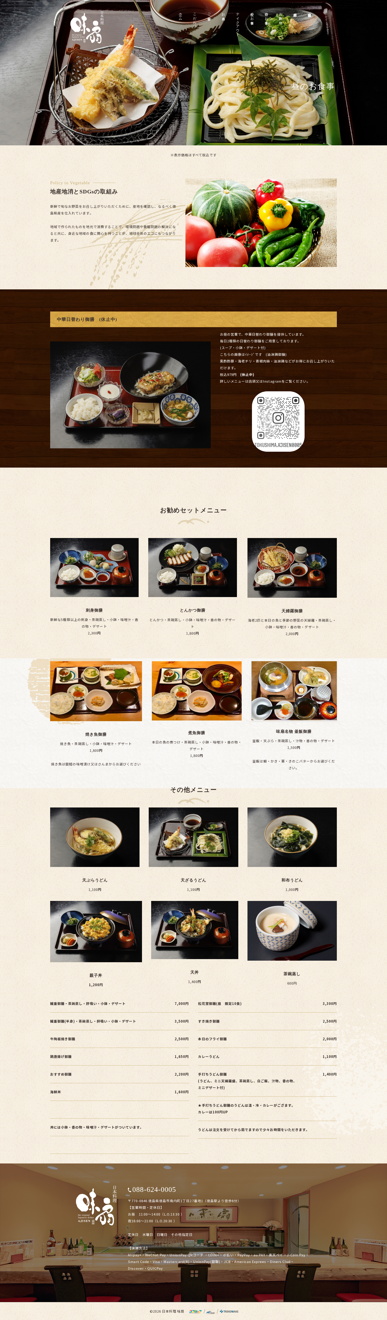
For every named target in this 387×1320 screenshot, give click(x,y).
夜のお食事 (252, 15)
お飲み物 (281, 15)
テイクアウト (238, 23)
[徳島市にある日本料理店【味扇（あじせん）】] (87, 27)
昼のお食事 (266, 15)
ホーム (180, 15)
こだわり (195, 19)
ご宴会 (209, 13)
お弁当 (223, 13)
